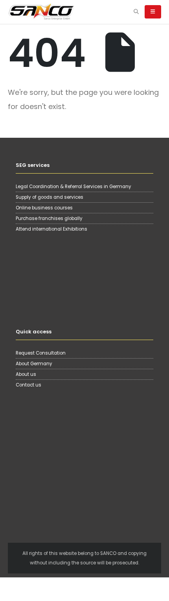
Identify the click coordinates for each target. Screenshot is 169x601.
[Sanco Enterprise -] (41, 11)
